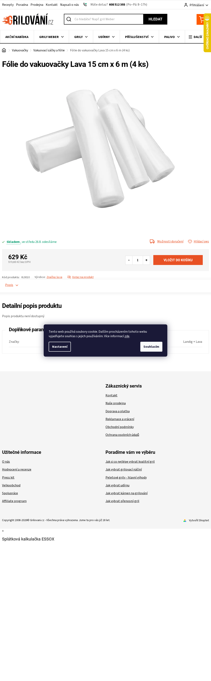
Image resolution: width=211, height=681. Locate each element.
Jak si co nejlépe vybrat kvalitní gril (130, 461)
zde (126, 336)
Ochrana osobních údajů (122, 435)
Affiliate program (14, 501)
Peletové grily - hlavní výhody (126, 477)
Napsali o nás (69, 4)
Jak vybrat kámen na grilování (127, 493)
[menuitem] (17, 37)
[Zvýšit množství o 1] (146, 260)
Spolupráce (10, 493)
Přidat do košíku (178, 260)
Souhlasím (151, 346)
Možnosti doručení (170, 241)
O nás (6, 461)
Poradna (22, 4)
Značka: (54, 277)
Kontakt (52, 4)
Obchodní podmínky (120, 427)
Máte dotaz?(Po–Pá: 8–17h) (118, 4)
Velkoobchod (11, 485)
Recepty (8, 4)
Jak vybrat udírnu (117, 485)
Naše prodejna (116, 403)
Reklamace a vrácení (120, 419)
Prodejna (36, 4)
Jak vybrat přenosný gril (122, 501)
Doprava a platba (118, 411)
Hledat (155, 19)
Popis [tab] (7, 285)
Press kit (8, 477)
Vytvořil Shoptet (199, 520)
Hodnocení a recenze (16, 469)
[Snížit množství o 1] (128, 260)
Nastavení (59, 346)
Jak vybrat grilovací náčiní (124, 469)
